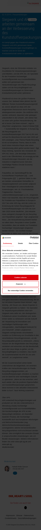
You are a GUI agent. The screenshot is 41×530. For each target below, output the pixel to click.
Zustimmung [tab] (7, 243)
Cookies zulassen (20, 277)
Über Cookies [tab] (33, 243)
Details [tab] (20, 243)
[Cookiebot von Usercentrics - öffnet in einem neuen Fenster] (30, 238)
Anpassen (19, 284)
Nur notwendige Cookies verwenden (20, 290)
